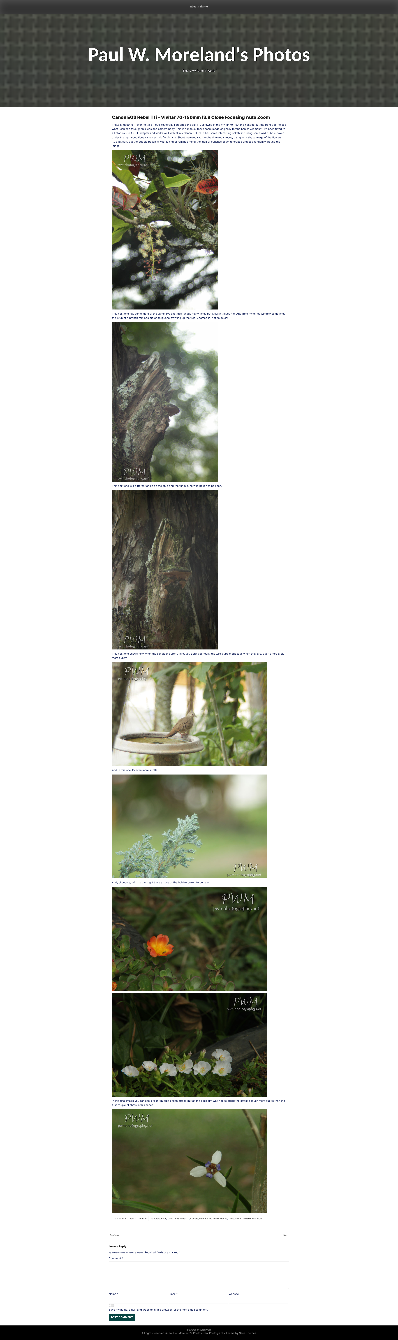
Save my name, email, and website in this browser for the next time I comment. (158, 1309)
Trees (231, 1218)
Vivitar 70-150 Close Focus (248, 1218)
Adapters (155, 1218)
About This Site (199, 6)
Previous (114, 1235)
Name (113, 1294)
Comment (116, 1258)
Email (173, 1294)
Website (234, 1294)
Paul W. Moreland (138, 1218)
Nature (223, 1218)
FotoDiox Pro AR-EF (209, 1218)
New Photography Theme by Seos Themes (229, 1333)
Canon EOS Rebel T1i (178, 1218)
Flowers (194, 1218)
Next (285, 1235)
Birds (163, 1218)
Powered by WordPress (199, 1329)
